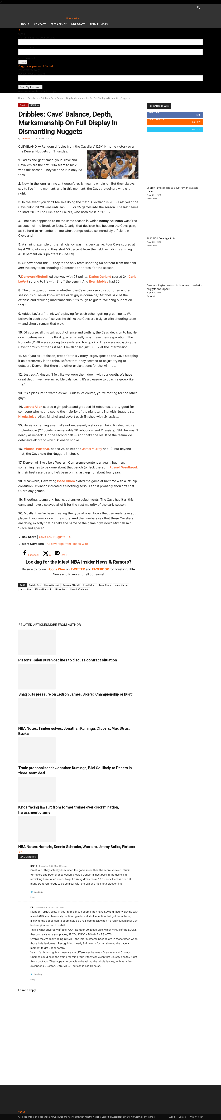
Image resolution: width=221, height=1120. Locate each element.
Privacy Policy (196, 1116)
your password (26, 58)
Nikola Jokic (27, 416)
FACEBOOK (100, 569)
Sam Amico (26, 138)
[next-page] (22, 852)
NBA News (34, 105)
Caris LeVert (35, 585)
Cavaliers (33, 98)
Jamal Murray (92, 449)
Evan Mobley (98, 281)
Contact (40, 24)
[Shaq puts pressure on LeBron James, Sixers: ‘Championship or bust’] (37, 676)
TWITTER (78, 569)
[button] (198, 8)
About (25, 24)
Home (21, 98)
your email (24, 83)
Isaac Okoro (66, 481)
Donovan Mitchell (34, 276)
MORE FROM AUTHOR (64, 625)
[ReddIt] (57, 606)
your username (26, 47)
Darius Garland (100, 276)
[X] (35, 606)
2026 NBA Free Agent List (161, 238)
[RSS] (21, 1111)
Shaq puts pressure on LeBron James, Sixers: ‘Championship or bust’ (75, 694)
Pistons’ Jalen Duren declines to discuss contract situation (67, 660)
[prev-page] (19, 852)
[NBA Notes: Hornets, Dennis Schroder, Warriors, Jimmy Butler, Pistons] (37, 829)
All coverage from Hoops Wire (67, 544)
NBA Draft (78, 24)
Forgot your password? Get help (36, 66)
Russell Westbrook (123, 467)
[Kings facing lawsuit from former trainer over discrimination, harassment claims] (37, 789)
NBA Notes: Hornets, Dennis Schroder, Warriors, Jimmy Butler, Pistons (76, 847)
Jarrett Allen (33, 407)
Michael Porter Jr (36, 449)
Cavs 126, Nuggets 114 (55, 537)
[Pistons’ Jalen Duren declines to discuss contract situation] (37, 642)
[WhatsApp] (46, 606)
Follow (196, 122)
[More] (80, 606)
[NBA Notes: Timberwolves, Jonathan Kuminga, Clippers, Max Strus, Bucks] (37, 711)
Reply (32, 897)
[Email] (69, 606)
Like (198, 114)
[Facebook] (23, 606)
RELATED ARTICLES (33, 625)
